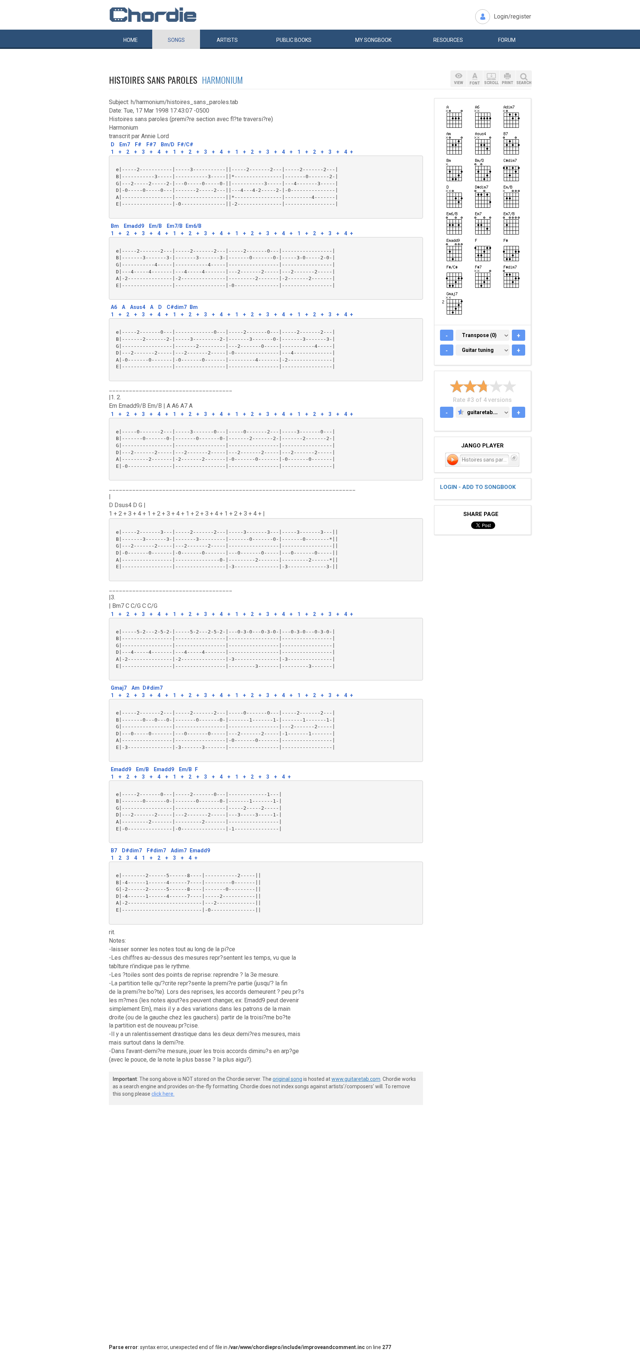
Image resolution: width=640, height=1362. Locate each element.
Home (130, 40)
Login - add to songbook (478, 487)
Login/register (512, 16)
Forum (507, 40)
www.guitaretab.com (355, 1079)
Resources (448, 40)
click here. (162, 1094)
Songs (176, 40)
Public (293, 40)
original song (287, 1079)
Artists (227, 40)
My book (373, 40)
